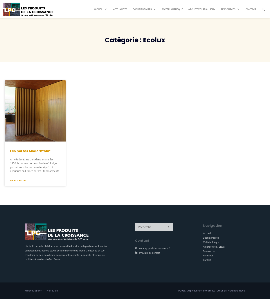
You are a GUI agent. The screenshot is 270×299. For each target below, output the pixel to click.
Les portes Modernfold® (30, 151)
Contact (207, 260)
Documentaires (211, 237)
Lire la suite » (18, 180)
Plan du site (52, 290)
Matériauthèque (211, 242)
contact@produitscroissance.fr (153, 248)
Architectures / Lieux (213, 246)
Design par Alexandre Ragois (231, 290)
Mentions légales (33, 290)
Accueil (207, 233)
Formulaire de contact (148, 252)
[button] (100, 9)
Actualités (208, 255)
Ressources (209, 251)
